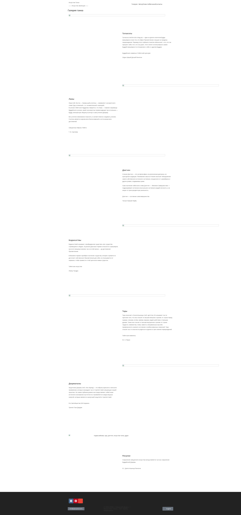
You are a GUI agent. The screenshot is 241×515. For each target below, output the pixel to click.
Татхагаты (127, 33)
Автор (140, 4)
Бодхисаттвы (75, 240)
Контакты (158, 4)
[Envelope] (80, 501)
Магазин (152, 4)
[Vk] (71, 501)
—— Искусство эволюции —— (78, 6)
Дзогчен (126, 170)
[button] (135, 4)
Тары (124, 311)
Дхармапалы (75, 383)
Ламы (71, 99)
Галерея (135, 4)
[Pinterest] (75, 501)
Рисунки (126, 455)
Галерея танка (75, 10)
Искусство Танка (74, 2)
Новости (146, 4)
